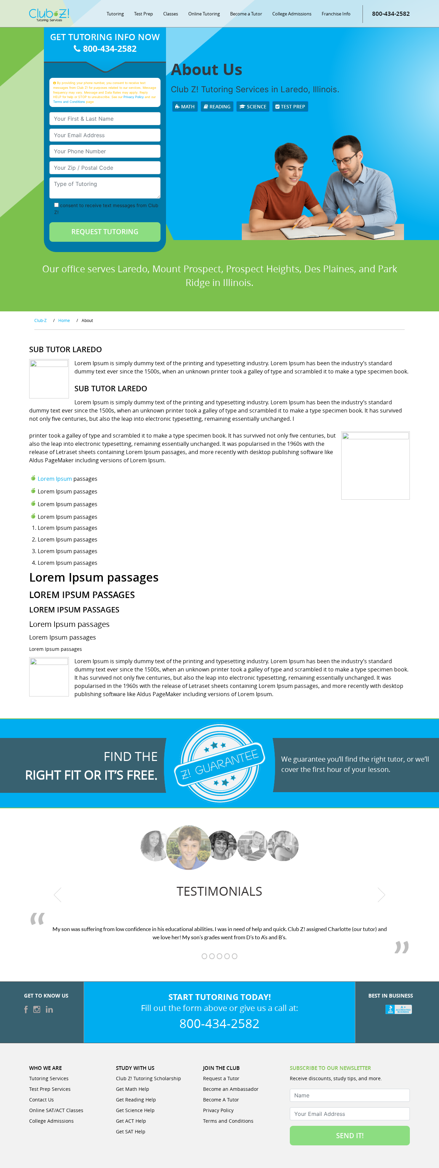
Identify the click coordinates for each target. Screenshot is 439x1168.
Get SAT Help (130, 1131)
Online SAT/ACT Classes (56, 1110)
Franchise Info (336, 14)
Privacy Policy (133, 97)
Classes (170, 14)
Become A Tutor (221, 1099)
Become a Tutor (246, 14)
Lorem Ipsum (55, 478)
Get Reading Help (136, 1099)
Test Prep (143, 14)
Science (256, 106)
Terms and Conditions (69, 102)
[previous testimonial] (57, 895)
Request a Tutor (221, 1078)
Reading (219, 106)
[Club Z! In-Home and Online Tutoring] (49, 14)
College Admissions (291, 14)
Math (187, 106)
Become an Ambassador (231, 1089)
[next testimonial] (381, 895)
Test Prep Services (50, 1089)
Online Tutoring (204, 14)
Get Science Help (135, 1110)
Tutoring (115, 14)
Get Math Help (132, 1089)
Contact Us (41, 1099)
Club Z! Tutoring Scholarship (148, 1078)
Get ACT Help (131, 1121)
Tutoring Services (49, 1078)
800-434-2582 (391, 13)
